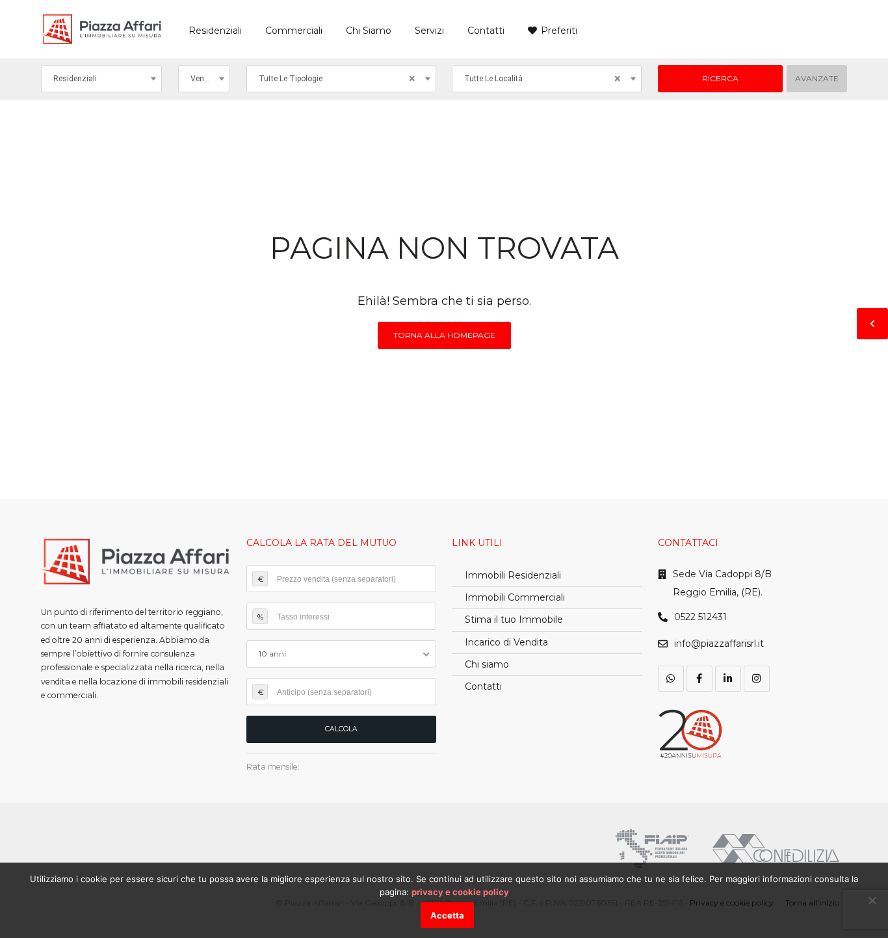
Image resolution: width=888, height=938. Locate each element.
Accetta (447, 915)
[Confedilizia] (775, 848)
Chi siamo (487, 664)
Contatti (485, 30)
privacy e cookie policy (460, 892)
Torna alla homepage (444, 335)
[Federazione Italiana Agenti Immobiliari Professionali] (652, 848)
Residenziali (215, 30)
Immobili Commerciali (515, 597)
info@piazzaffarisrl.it (719, 643)
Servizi (429, 30)
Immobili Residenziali (513, 575)
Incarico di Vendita (506, 642)
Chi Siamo (368, 30)
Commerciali (293, 30)
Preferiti (559, 30)
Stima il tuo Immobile (514, 619)
